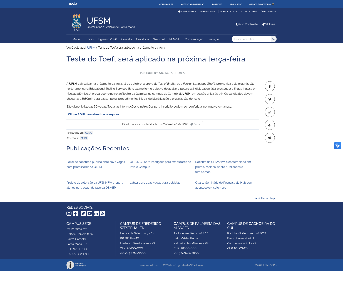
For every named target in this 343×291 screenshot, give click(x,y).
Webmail (159, 39)
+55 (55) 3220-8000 (79, 254)
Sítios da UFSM (248, 11)
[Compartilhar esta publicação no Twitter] (270, 99)
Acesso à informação (192, 4)
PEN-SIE (175, 39)
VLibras (270, 24)
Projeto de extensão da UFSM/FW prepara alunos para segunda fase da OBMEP (94, 184)
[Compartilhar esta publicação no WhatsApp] (270, 112)
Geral (88, 132)
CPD (274, 265)
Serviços (213, 39)
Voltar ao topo (267, 198)
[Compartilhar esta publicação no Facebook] (270, 86)
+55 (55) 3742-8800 (186, 253)
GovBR (73, 4)
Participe (217, 4)
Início (90, 39)
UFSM (265, 265)
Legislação (236, 4)
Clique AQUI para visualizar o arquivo (93, 114)
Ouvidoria (142, 39)
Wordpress (196, 265)
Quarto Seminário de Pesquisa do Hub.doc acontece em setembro (223, 184)
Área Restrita (269, 11)
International (208, 11)
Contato (126, 39)
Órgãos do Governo (260, 4)
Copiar (198, 124)
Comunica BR (166, 4)
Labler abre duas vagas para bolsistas (155, 182)
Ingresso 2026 (107, 39)
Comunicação (194, 39)
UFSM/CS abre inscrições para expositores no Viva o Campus (160, 164)
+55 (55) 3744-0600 (133, 253)
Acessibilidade (228, 11)
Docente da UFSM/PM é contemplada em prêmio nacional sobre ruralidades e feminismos (223, 167)
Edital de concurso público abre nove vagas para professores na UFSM (95, 164)
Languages (187, 11)
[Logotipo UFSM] (76, 22)
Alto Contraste (248, 24)
